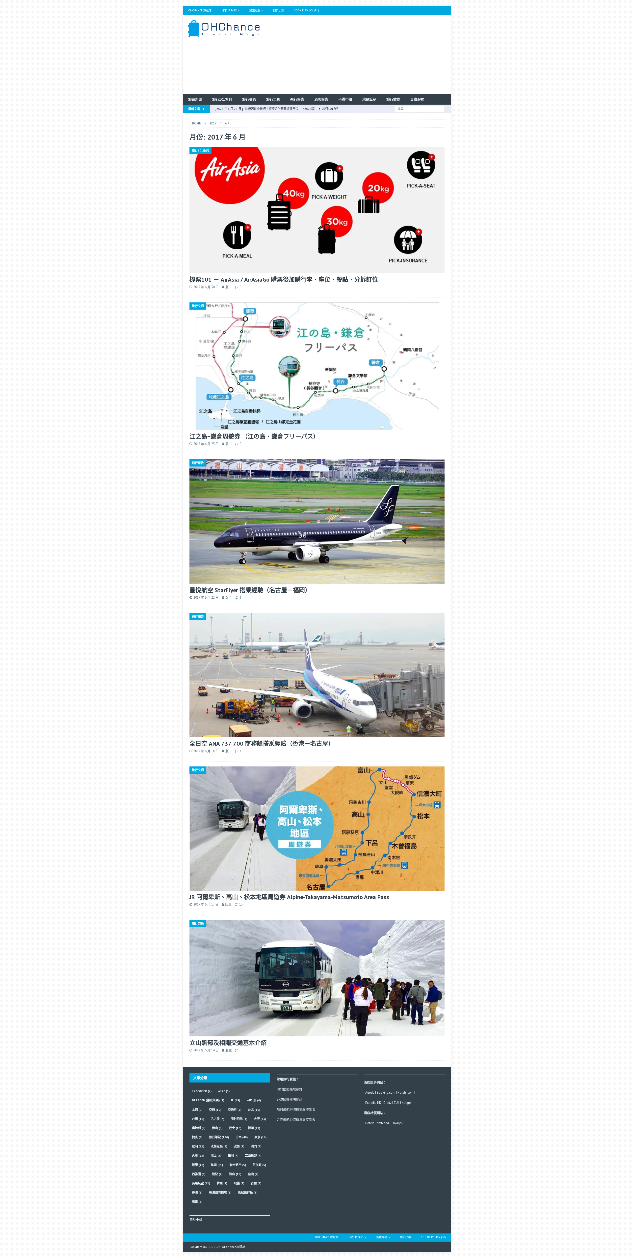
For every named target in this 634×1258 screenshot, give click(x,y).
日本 (242, 1137)
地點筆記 (369, 99)
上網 (197, 1110)
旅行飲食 (393, 99)
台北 (254, 1110)
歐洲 (198, 1146)
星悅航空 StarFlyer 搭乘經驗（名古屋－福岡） (250, 590)
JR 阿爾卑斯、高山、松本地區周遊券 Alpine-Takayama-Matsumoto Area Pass (289, 897)
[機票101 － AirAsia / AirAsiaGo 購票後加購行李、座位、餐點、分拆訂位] (317, 210)
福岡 (233, 1155)
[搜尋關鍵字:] (420, 108)
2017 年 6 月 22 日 (206, 597)
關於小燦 (278, 10)
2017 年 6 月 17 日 (205, 904)
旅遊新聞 (195, 99)
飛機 (239, 1183)
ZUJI (396, 1103)
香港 (197, 1192)
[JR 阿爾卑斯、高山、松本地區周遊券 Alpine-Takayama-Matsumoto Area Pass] (317, 828)
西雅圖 (198, 1174)
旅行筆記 (219, 1137)
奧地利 (198, 1128)
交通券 (234, 1110)
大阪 (260, 1119)
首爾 (256, 1183)
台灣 (198, 1119)
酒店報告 (321, 99)
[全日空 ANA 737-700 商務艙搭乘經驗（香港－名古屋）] (317, 675)
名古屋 (217, 1119)
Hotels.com (405, 1092)
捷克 (197, 1137)
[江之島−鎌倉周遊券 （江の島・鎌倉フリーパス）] (317, 366)
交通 (215, 1110)
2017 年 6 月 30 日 (206, 287)
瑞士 (216, 1155)
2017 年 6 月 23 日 (206, 444)
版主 (228, 287)
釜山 (253, 1174)
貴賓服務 (417, 99)
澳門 (256, 1146)
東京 (260, 1137)
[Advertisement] (360, 54)
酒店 (235, 1174)
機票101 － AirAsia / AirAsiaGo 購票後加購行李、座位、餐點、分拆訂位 (283, 279)
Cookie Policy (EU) (306, 10)
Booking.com (386, 1092)
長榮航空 (201, 1183)
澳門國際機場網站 (289, 1089)
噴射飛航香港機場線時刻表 (296, 1109)
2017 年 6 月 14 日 (206, 1050)
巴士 (235, 1128)
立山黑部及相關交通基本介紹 (228, 1043)
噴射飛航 (239, 1119)
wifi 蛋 (254, 1100)
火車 (198, 1155)
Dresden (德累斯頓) (208, 1100)
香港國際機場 (220, 1192)
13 (241, 904)
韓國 (222, 1183)
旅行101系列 (222, 99)
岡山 (217, 1128)
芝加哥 (259, 1165)
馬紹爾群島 (247, 1192)
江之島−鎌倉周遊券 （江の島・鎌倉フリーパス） (254, 436)
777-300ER (201, 1091)
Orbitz (387, 1103)
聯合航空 (238, 1165)
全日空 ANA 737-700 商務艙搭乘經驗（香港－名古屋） (261, 743)
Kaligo (406, 1103)
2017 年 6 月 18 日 (206, 751)
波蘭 (239, 1146)
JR (235, 1100)
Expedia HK (373, 1103)
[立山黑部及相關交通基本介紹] (317, 978)
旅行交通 (249, 99)
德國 (254, 1128)
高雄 (197, 1201)
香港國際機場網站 (289, 1099)
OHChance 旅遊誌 (199, 10)
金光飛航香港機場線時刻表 (296, 1119)
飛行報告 (297, 99)
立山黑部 (253, 1155)
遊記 (217, 1174)
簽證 (198, 1165)
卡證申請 (345, 99)
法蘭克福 (219, 1146)
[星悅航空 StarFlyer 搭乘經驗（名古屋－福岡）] (317, 521)
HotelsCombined (377, 1123)
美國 (217, 1165)
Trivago (396, 1123)
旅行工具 (273, 99)
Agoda (369, 1092)
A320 (224, 1091)
